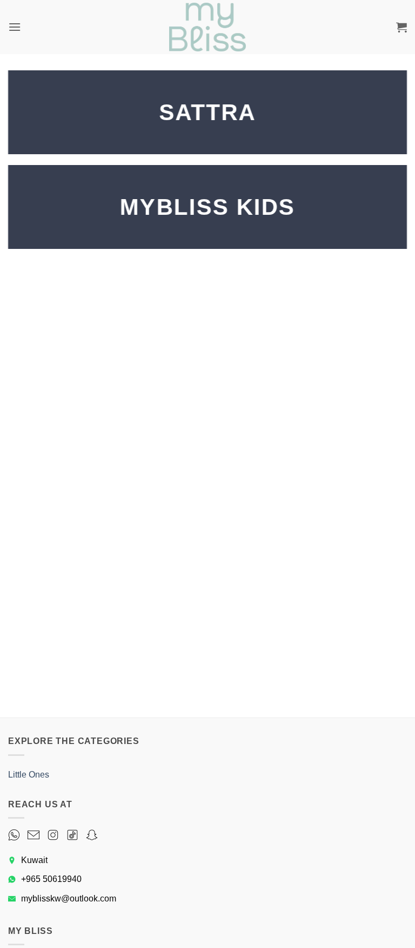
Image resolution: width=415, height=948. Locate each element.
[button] (14, 27)
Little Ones (28, 774)
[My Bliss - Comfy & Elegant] (207, 27)
